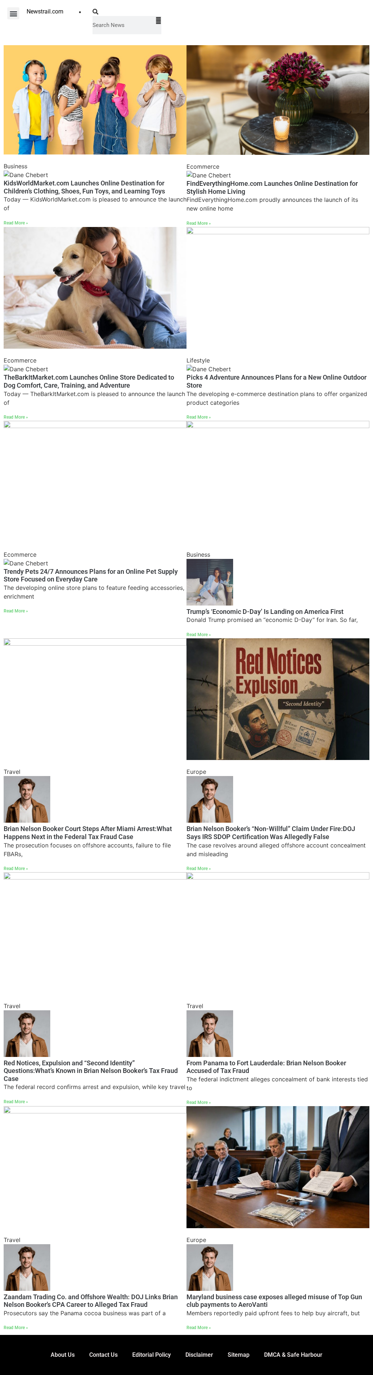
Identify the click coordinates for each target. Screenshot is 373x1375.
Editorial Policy (151, 1354)
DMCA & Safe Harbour (293, 1354)
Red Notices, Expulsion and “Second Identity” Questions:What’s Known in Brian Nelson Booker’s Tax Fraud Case (91, 1070)
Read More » (16, 223)
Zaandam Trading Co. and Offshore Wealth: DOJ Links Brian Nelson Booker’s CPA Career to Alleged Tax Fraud (91, 1301)
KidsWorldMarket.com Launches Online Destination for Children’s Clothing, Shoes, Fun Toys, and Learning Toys (84, 187)
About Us (63, 1354)
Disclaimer (199, 1354)
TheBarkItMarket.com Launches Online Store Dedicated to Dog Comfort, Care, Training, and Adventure (89, 381)
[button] (13, 13)
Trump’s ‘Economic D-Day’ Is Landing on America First (264, 611)
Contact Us (103, 1354)
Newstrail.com (45, 11)
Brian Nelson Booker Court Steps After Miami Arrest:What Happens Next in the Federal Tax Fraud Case (88, 833)
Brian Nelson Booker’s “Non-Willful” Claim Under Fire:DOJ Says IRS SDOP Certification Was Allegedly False (270, 833)
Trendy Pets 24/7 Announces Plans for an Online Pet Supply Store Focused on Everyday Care (91, 575)
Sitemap (239, 1354)
